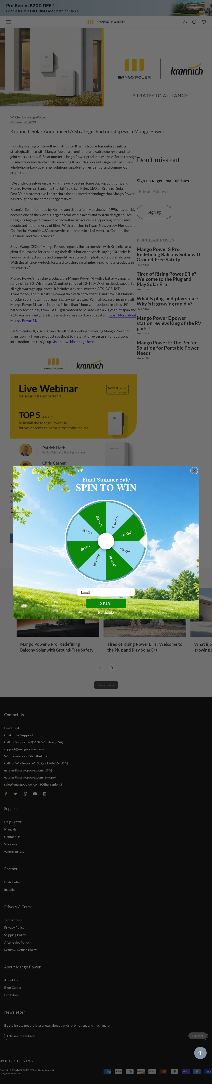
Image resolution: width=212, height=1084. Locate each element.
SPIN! (106, 603)
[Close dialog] (194, 470)
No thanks (106, 612)
